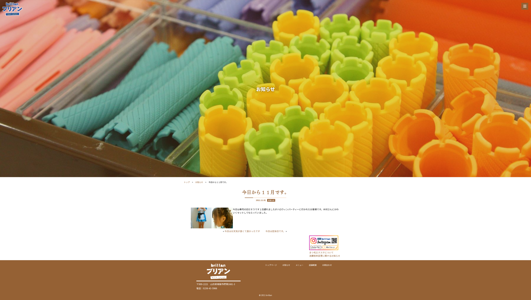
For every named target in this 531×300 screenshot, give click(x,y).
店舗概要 (313, 265)
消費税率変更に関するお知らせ (324, 255)
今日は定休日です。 (275, 231)
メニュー (299, 265)
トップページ (271, 265)
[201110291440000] (201, 227)
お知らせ (199, 182)
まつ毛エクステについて (321, 252)
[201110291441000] (222, 227)
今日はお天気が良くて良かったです (242, 231)
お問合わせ (327, 265)
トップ (187, 182)
